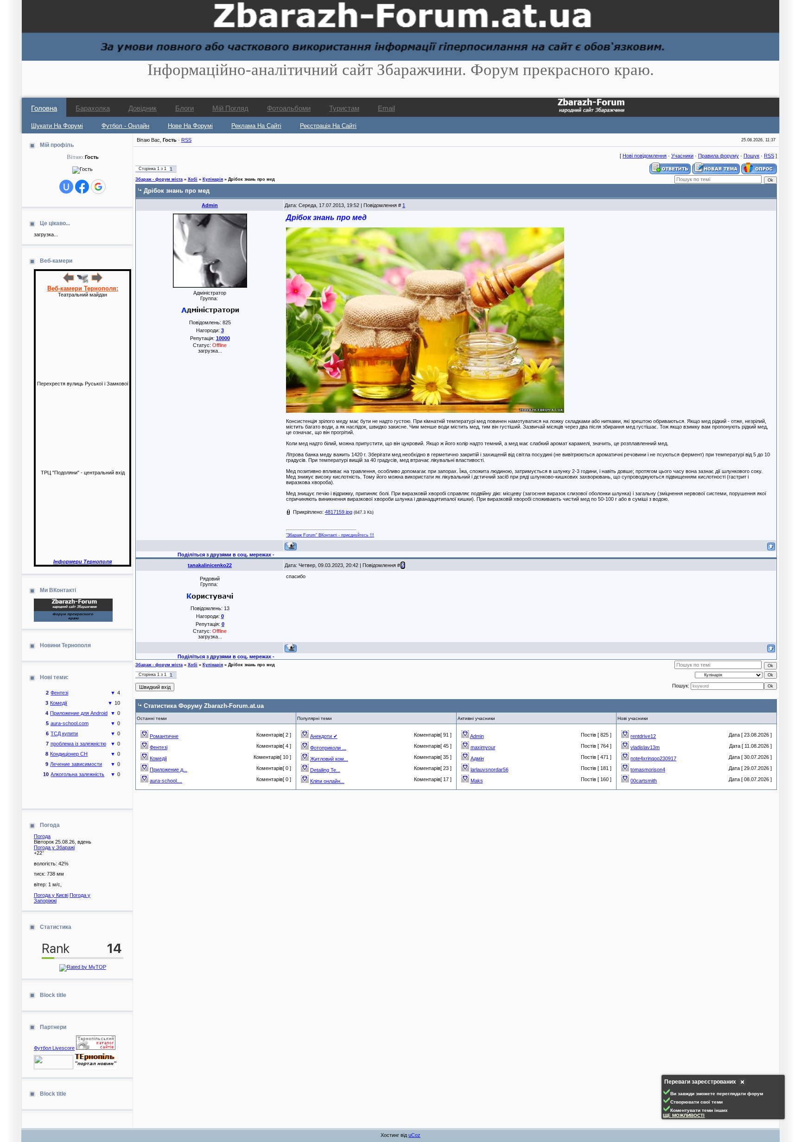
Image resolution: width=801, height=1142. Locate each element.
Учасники (682, 155)
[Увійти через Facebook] (82, 187)
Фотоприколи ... (328, 748)
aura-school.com (70, 715)
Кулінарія (213, 179)
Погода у (54, 847)
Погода (42, 836)
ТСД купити (64, 725)
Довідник (142, 108)
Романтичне (164, 736)
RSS (186, 140)
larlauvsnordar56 (489, 769)
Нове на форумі (190, 125)
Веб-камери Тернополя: (82, 288)
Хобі (192, 179)
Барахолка (93, 108)
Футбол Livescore (54, 1048)
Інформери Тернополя (82, 561)
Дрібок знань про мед (251, 179)
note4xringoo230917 (653, 758)
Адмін (477, 758)
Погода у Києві (51, 895)
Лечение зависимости (76, 756)
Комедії (58, 695)
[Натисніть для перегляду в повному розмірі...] (425, 411)
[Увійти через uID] (66, 187)
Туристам (344, 108)
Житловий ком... (329, 759)
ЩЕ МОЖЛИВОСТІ (684, 1115)
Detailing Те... (325, 770)
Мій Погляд (230, 108)
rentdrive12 (643, 736)
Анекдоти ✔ (323, 736)
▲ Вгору (19, 16)
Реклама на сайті (256, 125)
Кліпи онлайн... (327, 781)
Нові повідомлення (645, 155)
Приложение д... (168, 769)
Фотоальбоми (289, 108)
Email (386, 108)
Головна (44, 108)
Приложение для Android (79, 705)
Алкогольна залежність (77, 766)
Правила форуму (718, 155)
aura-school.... (166, 780)
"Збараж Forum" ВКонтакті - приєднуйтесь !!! (330, 535)
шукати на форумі (57, 125)
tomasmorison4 (647, 769)
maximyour (483, 747)
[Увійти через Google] (98, 186)
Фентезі (158, 747)
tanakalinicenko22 (210, 565)
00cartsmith (643, 780)
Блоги (184, 108)
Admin (210, 205)
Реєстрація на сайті (328, 125)
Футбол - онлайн (125, 125)
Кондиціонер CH (69, 746)
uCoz (414, 1135)
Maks (476, 780)
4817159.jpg (338, 512)
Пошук (751, 155)
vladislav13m (645, 747)
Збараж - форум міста (159, 179)
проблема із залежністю (78, 735)
